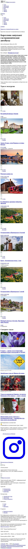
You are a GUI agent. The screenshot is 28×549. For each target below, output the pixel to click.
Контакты (5, 506)
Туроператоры (6, 490)
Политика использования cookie (15, 546)
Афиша (5, 11)
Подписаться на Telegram (9, 433)
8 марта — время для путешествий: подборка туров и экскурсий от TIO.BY (13, 351)
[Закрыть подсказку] (1, 463)
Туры (4, 4)
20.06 (4, 147)
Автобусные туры (7, 496)
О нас (4, 504)
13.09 (4, 235)
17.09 (7, 206)
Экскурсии (6, 6)
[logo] (10, 2)
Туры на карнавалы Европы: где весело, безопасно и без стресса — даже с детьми (13, 395)
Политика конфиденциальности (8, 545)
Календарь (6, 7)
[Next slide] (4, 90)
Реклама (5, 512)
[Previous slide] (2, 90)
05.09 (2, 176)
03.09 (2, 206)
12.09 (2, 116)
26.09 (2, 325)
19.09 (7, 176)
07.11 (2, 147)
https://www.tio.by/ (5, 526)
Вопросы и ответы (8, 511)
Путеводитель (6, 489)
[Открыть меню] (3, 2)
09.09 (4, 263)
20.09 (7, 235)
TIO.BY (3, 543)
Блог (4, 8)
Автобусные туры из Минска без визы (12, 373)
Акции (5, 9)
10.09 (4, 206)
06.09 (2, 235)
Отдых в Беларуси (7, 499)
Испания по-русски (13, 52)
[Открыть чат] (1, 474)
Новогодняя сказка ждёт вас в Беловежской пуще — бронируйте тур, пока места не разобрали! (13, 418)
